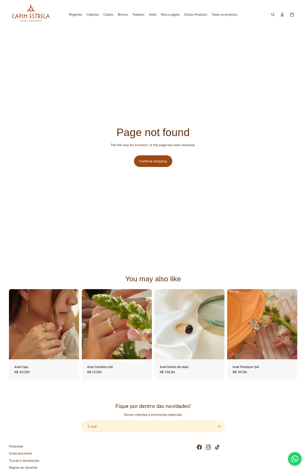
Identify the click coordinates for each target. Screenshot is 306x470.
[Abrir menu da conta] (282, 14)
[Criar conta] (219, 426)
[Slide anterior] (15, 324)
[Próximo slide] (72, 324)
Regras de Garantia (23, 467)
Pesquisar (16, 446)
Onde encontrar (20, 453)
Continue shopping (153, 161)
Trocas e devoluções (24, 460)
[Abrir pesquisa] (273, 14)
